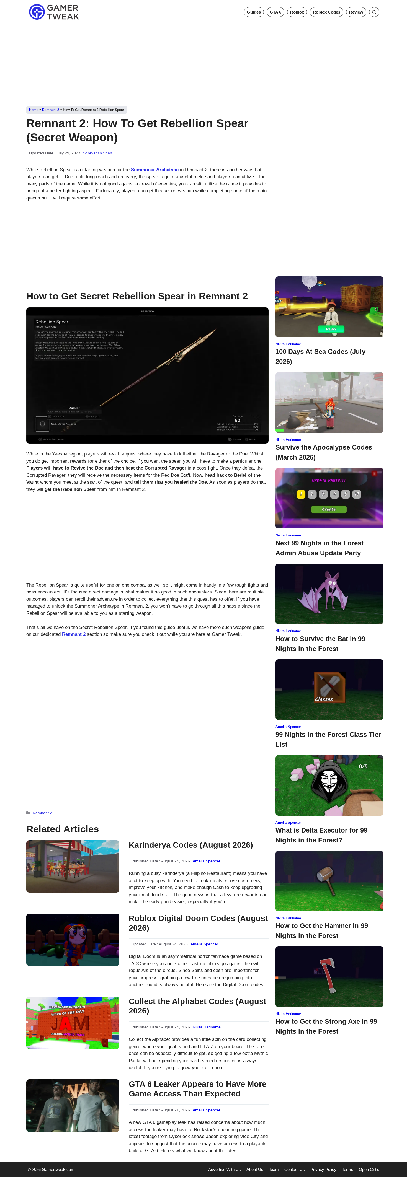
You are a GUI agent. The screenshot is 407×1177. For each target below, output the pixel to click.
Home (33, 110)
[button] (374, 12)
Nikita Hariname (207, 1027)
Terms (347, 1169)
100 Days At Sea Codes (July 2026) (320, 356)
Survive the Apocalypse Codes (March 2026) (323, 452)
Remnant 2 (50, 110)
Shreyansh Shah (97, 153)
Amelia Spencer (206, 861)
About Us (254, 1169)
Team (274, 1169)
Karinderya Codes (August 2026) (191, 845)
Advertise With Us (224, 1169)
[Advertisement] (203, 63)
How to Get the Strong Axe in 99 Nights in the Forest (326, 1026)
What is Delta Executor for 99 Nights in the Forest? (321, 835)
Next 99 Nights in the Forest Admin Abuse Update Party (319, 548)
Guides (254, 12)
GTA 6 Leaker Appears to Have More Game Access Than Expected (197, 1089)
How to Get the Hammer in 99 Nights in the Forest (321, 930)
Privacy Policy (323, 1169)
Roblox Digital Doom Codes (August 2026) (198, 923)
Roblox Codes (326, 12)
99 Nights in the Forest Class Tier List (328, 739)
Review (356, 12)
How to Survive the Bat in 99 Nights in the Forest (320, 643)
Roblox (297, 12)
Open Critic (369, 1169)
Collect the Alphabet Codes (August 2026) (197, 1006)
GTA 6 (275, 12)
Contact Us (294, 1169)
